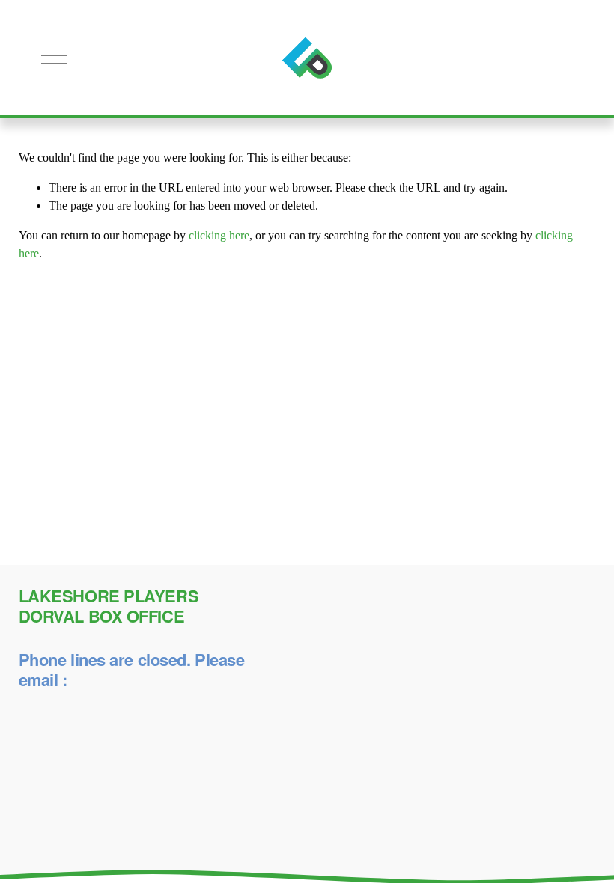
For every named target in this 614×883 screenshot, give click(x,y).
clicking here (219, 235)
